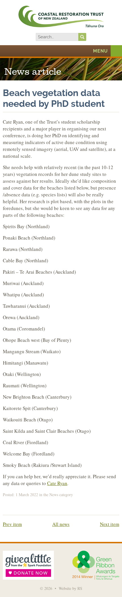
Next (109, 524)
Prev (12, 524)
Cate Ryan (57, 483)
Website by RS (70, 588)
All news (61, 524)
